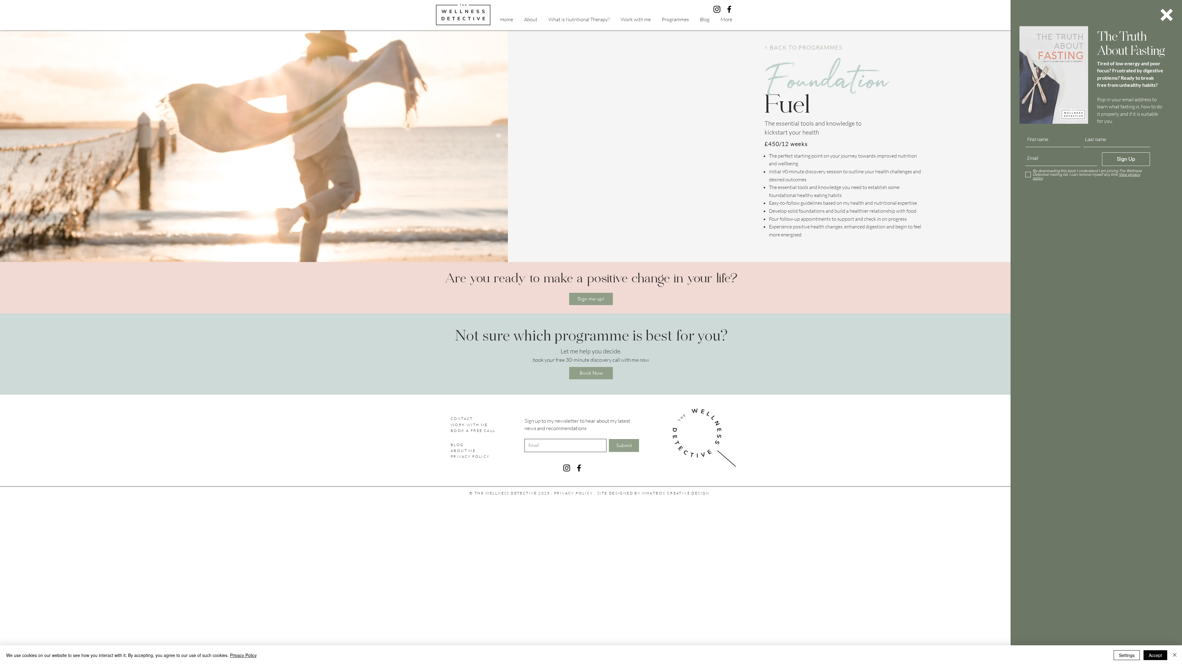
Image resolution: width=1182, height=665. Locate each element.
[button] (1166, 14)
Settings (1127, 655)
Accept (1155, 655)
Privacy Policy (243, 655)
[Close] (1174, 655)
